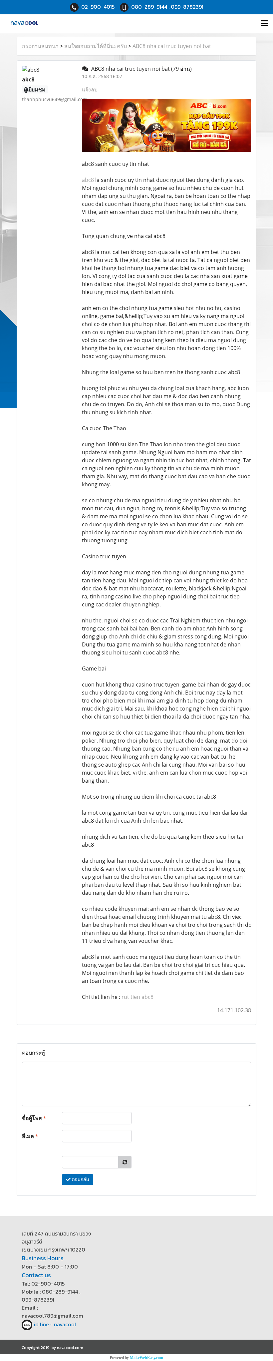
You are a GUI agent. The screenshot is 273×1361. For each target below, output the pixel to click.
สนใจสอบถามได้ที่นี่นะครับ (95, 46)
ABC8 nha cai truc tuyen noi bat (172, 46)
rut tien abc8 (137, 997)
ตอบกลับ (80, 1179)
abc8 (88, 180)
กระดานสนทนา (40, 46)
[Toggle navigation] (264, 23)
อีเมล (30, 1136)
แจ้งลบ (90, 89)
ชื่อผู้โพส (34, 1118)
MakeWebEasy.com (146, 1357)
